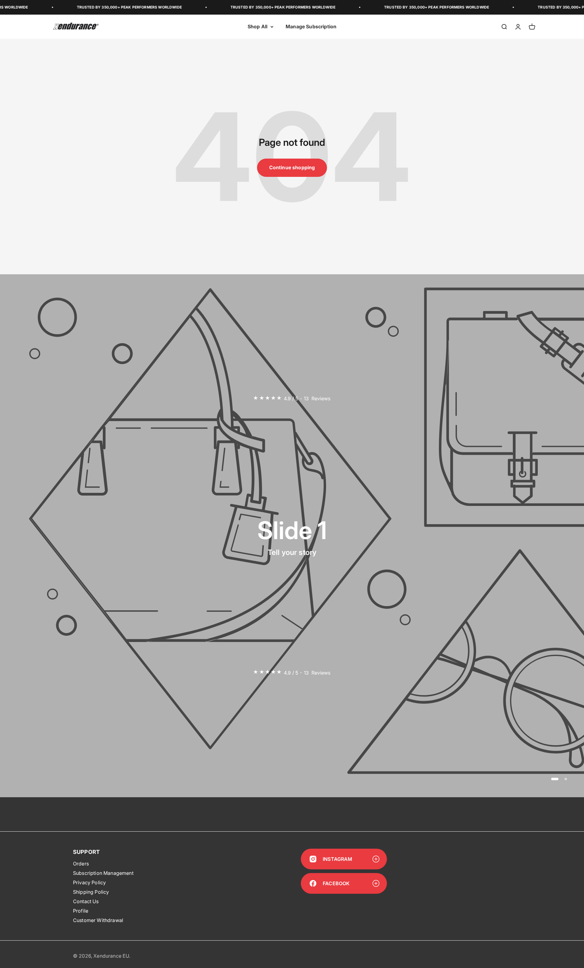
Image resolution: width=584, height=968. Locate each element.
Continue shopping (292, 167)
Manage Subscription (311, 26)
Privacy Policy (89, 882)
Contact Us (86, 901)
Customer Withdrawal (98, 920)
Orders (81, 864)
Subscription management (103, 873)
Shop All (257, 26)
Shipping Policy (91, 892)
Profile (80, 911)
